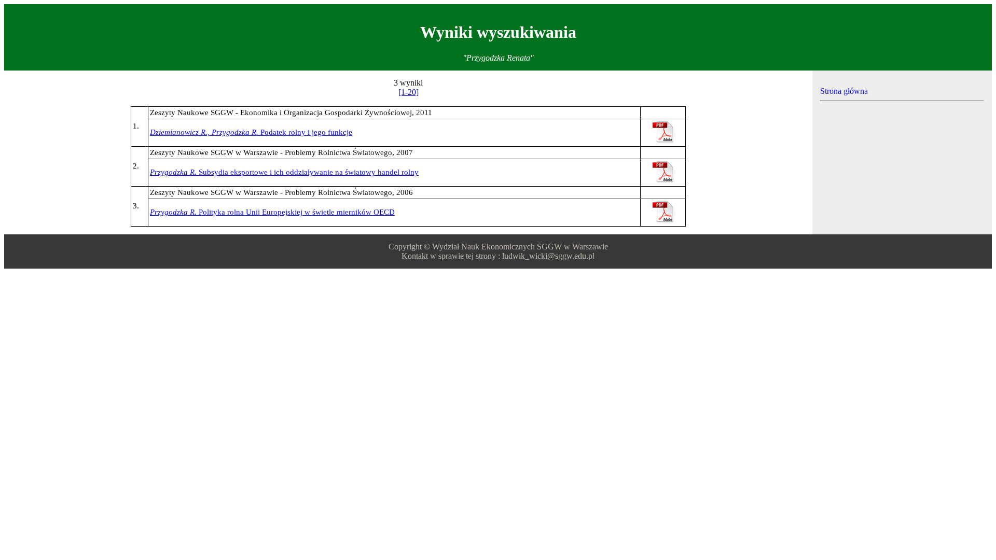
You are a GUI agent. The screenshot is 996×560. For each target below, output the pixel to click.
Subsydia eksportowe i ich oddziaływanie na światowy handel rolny (284, 172)
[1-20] (408, 92)
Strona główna (844, 91)
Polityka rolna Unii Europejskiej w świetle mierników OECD (272, 212)
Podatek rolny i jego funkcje (251, 132)
